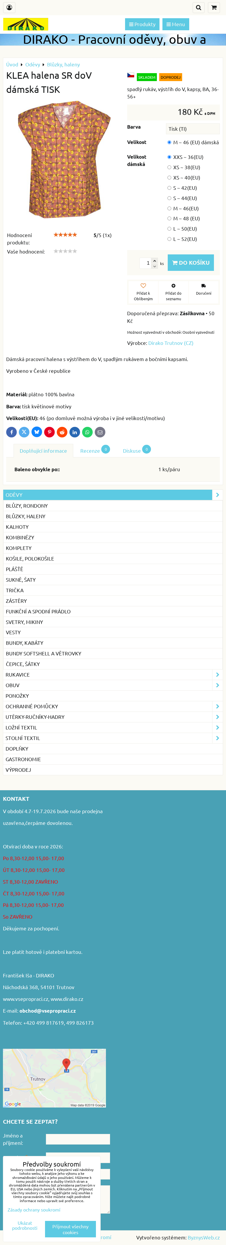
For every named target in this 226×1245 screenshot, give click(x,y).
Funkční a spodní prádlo (38, 611)
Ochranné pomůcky (32, 706)
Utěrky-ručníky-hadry (35, 717)
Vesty (13, 632)
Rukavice (18, 674)
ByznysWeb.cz (204, 1237)
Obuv (12, 685)
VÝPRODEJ (18, 769)
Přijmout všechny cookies (70, 1229)
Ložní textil (21, 727)
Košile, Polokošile (30, 558)
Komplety (18, 548)
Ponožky (17, 695)
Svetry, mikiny (24, 622)
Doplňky (17, 748)
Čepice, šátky (23, 664)
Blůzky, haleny (25, 516)
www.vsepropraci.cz (25, 999)
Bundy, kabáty (24, 643)
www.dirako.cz (67, 999)
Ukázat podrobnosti (24, 1225)
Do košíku (193, 262)
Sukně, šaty (21, 579)
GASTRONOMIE (23, 759)
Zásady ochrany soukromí (34, 1209)
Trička (15, 590)
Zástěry (16, 601)
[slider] (65, 234)
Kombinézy (20, 537)
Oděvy (14, 494)
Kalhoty (17, 526)
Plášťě (14, 569)
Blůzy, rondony (27, 505)
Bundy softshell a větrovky (43, 653)
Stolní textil (23, 738)
